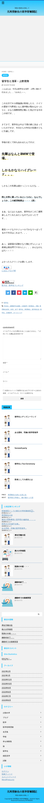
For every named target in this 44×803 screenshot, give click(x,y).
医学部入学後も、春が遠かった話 (20, 497)
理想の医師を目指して (22, 795)
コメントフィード (9, 777)
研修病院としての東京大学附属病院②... (18, 511)
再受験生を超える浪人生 (17, 495)
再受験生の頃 (7, 515)
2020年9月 (6, 688)
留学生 (6, 303)
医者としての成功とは (24, 479)
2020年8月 (6, 692)
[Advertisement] (22, 38)
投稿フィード (7, 774)
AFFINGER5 (29, 800)
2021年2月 (6, 671)
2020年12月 (7, 679)
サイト (5, 381)
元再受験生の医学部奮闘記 (22, 11)
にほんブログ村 (9, 271)
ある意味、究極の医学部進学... (14, 528)
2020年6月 (6, 700)
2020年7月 (6, 696)
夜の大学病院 (20, 551)
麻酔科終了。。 (21, 582)
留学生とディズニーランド (25, 417)
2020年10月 (7, 684)
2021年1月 (6, 675)
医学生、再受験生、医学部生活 (29, 309)
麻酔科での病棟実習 (23, 598)
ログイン (5, 771)
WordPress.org (8, 780)
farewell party (21, 448)
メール (6, 372)
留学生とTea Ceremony (25, 464)
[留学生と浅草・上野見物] (25, 292)
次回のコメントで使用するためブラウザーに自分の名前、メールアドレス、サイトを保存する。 (22, 391)
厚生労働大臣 (20, 535)
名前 (5, 363)
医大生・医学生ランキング (12, 285)
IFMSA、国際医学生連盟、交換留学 (16, 306)
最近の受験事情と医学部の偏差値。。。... (19, 519)
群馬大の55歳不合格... (11, 524)
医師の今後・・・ (22, 566)
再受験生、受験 (33, 306)
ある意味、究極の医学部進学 (26, 432)
